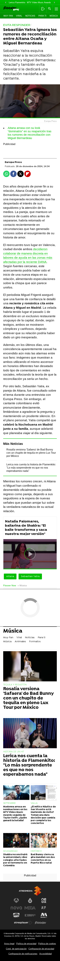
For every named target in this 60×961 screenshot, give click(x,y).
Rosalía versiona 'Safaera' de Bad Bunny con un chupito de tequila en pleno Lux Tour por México (31, 452)
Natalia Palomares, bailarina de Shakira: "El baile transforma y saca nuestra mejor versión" (26, 527)
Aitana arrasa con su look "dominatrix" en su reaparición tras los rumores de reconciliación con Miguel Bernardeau (29, 133)
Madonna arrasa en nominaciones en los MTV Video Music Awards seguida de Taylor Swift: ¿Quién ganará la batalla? (15, 813)
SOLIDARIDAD (10, 851)
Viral (19, 16)
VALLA (34, 803)
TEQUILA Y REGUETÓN (15, 684)
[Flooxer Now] (15, 9)
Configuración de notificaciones (22, 954)
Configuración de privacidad (41, 949)
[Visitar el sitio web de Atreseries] (43, 908)
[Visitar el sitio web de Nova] (16, 908)
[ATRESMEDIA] (30, 891)
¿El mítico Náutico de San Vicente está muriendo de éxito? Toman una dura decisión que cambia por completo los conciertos (43, 815)
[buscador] (49, 9)
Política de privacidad (26, 943)
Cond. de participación (16, 949)
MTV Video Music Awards (39, 2)
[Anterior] (5, 2)
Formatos (35, 641)
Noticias (30, 16)
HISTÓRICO (36, 851)
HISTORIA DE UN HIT (13, 751)
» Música (22, 585)
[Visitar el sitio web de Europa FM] (30, 915)
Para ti (42, 16)
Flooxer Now (9, 585)
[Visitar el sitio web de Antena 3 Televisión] (16, 900)
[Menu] (56, 8)
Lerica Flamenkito (17, 2)
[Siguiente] (54, 2)
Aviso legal (9, 943)
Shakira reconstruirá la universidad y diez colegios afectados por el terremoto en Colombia (15, 860)
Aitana (10, 576)
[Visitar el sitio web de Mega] (30, 908)
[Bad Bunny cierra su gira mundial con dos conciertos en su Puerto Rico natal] (44, 840)
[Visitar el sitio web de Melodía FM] (43, 915)
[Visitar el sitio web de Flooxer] (40, 922)
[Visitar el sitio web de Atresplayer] (23, 922)
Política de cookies (47, 943)
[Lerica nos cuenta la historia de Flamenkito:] (30, 733)
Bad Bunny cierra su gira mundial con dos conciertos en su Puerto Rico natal (43, 858)
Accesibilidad (45, 954)
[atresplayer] (42, 9)
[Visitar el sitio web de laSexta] (30, 900)
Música (54, 16)
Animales (20, 641)
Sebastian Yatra (30, 576)
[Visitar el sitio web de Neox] (43, 900)
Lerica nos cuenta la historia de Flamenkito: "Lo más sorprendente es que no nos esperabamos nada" (31, 467)
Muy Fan (8, 16)
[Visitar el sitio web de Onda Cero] (16, 915)
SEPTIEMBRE (9, 803)
